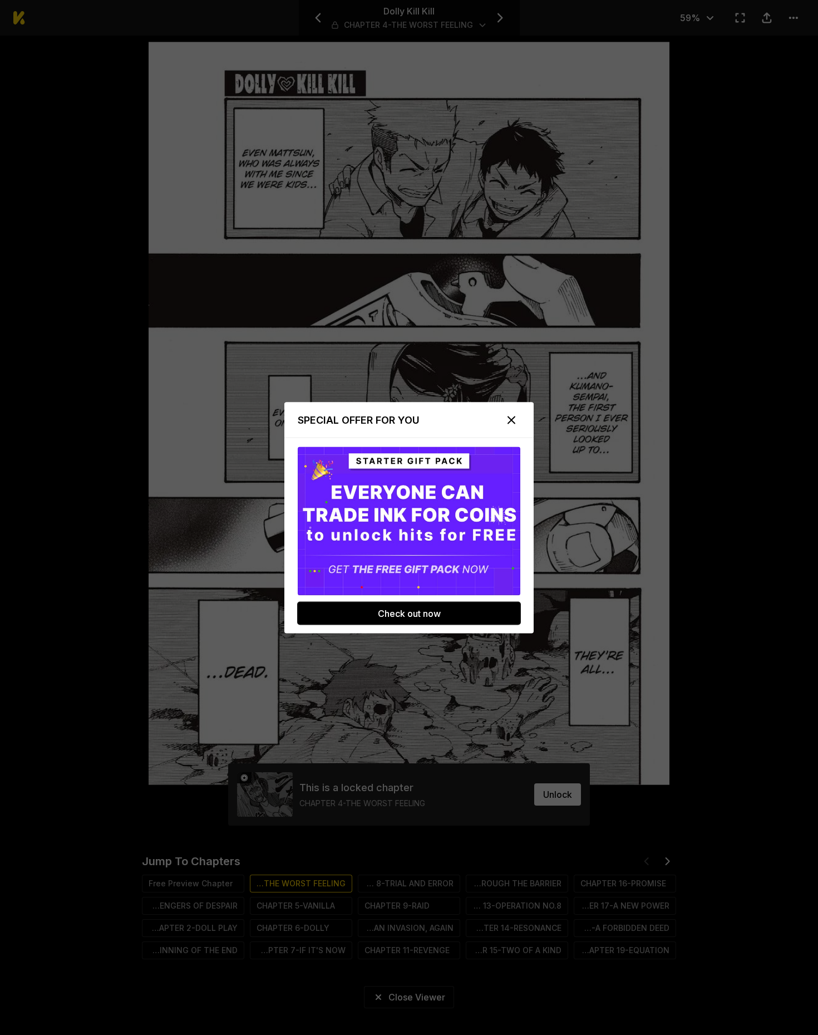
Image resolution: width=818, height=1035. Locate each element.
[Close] (511, 420)
